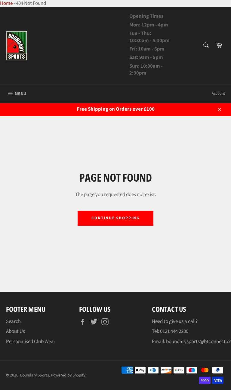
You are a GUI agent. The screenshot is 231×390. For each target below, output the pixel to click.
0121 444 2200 (174, 331)
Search (13, 321)
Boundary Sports (34, 375)
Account (218, 93)
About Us (15, 331)
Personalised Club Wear (30, 341)
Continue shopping (115, 218)
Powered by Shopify (68, 375)
